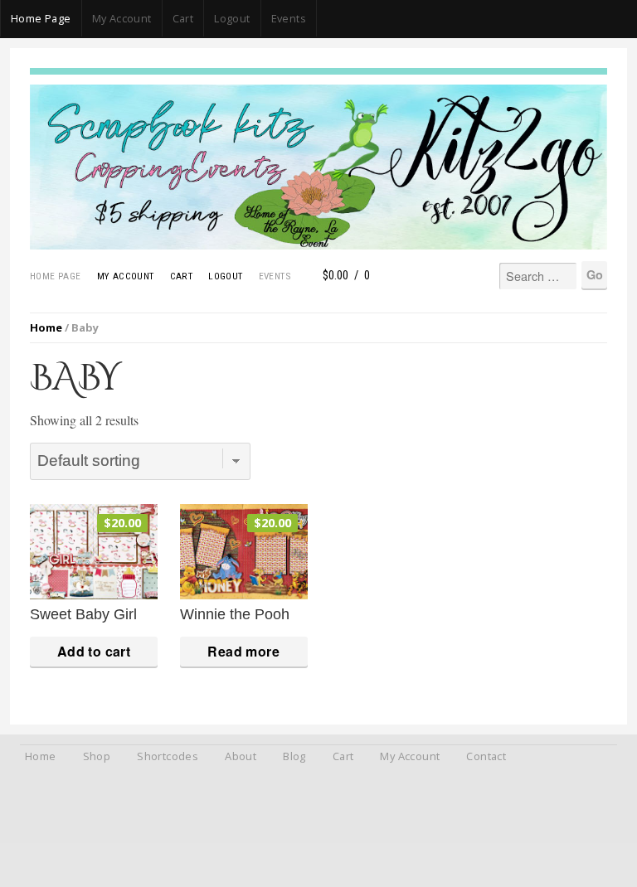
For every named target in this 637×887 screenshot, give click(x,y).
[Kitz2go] (318, 71)
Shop (97, 756)
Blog (294, 756)
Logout (232, 18)
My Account (122, 18)
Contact (486, 756)
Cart (183, 18)
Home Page (41, 18)
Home (46, 327)
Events (288, 18)
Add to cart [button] (93, 651)
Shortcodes (167, 756)
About (240, 756)
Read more (243, 651)
